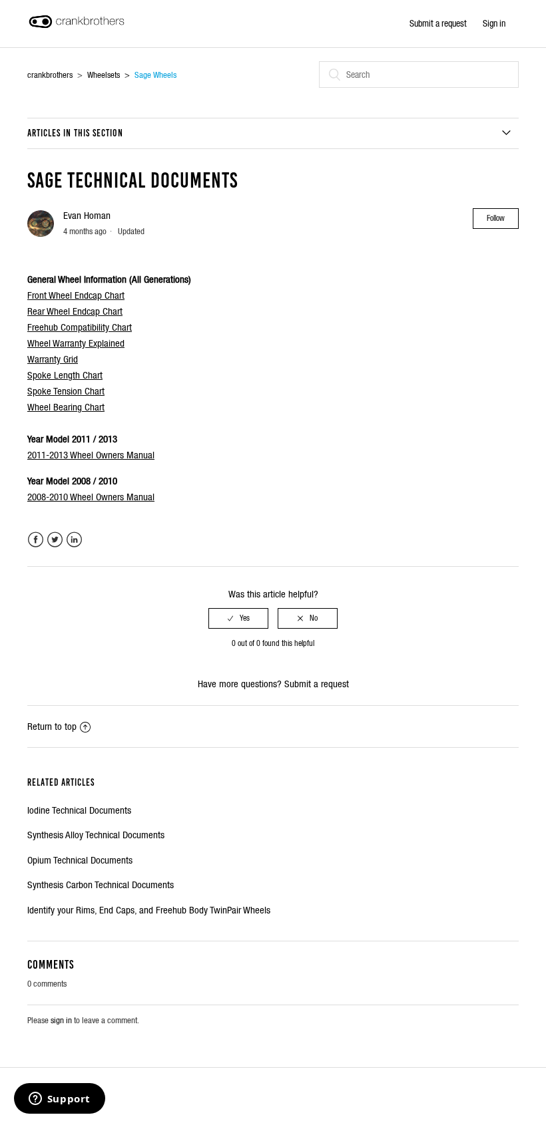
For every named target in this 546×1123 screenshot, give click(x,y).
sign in (61, 1020)
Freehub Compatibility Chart (79, 327)
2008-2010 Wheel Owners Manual (90, 496)
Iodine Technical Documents (79, 810)
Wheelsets (103, 75)
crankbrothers (50, 75)
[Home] (76, 30)
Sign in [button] (494, 23)
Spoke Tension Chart (66, 391)
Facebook (35, 540)
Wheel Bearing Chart (66, 406)
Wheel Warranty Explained (76, 343)
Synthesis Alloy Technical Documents (95, 834)
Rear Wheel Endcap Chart (75, 311)
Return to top (52, 726)
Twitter (55, 540)
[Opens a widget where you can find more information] (59, 1099)
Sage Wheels (155, 75)
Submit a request (438, 23)
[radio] (238, 618)
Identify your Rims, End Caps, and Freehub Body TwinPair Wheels (148, 909)
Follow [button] (496, 218)
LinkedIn (74, 540)
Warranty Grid (52, 359)
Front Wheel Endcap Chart (76, 295)
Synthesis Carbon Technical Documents (100, 884)
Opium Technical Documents (80, 860)
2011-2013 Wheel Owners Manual (90, 454)
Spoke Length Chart (65, 375)
